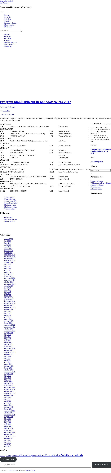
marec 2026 (8, 249)
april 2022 (7, 341)
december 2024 (9, 278)
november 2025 (9, 257)
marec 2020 (8, 382)
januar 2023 (8, 323)
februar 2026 (8, 251)
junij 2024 (7, 290)
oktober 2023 (8, 305)
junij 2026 (7, 243)
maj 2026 (7, 245)
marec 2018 (8, 426)
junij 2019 (7, 399)
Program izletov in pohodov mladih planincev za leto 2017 (101, 151)
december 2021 (9, 348)
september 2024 (9, 284)
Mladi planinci (9, 25)
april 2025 (7, 270)
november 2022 (9, 327)
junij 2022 (7, 337)
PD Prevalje (4, 3)
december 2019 (9, 387)
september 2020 (9, 372)
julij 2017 (7, 440)
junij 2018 (7, 421)
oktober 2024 (8, 282)
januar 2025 (8, 276)
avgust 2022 (8, 333)
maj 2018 (7, 423)
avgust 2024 (8, 286)
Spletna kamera (9, 221)
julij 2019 (7, 397)
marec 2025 (8, 272)
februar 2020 (8, 383)
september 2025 (9, 260)
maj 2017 (7, 444)
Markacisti (7, 27)
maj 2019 (7, 401)
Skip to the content (6, 1)
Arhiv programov (96, 189)
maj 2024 (7, 292)
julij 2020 (7, 376)
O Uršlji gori (8, 217)
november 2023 (9, 303)
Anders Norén (30, 470)
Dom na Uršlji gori (10, 219)
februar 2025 (8, 274)
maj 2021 (7, 360)
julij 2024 (7, 288)
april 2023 (7, 317)
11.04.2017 (6, 111)
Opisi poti (34, 455)
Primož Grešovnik (8, 107)
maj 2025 (7, 268)
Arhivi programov (8, 114)
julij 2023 (7, 311)
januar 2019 (8, 409)
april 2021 (7, 362)
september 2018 (9, 415)
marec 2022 (8, 342)
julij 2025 (7, 264)
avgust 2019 (8, 395)
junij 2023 (7, 313)
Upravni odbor (9, 197)
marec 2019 (8, 405)
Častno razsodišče (10, 201)
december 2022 (9, 325)
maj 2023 (7, 315)
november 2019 (9, 389)
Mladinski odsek (10, 205)
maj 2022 (7, 339)
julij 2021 (7, 356)
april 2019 (7, 403)
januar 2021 (8, 368)
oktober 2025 (8, 258)
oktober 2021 (8, 350)
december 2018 (9, 411)
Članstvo (7, 21)
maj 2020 (7, 380)
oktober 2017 (8, 434)
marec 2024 (8, 296)
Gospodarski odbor (10, 203)
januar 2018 (8, 430)
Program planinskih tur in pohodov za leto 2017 (35, 102)
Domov (7, 15)
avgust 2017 (8, 438)
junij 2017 (7, 442)
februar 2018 (8, 428)
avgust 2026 (8, 239)
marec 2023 (8, 319)
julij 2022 (7, 335)
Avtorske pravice (8, 459)
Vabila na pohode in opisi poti (101, 183)
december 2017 (9, 432)
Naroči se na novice (101, 465)
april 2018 (7, 424)
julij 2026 (7, 241)
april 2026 (7, 247)
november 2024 (9, 280)
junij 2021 (7, 358)
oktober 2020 (8, 370)
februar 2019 (8, 407)
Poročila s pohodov (97, 185)
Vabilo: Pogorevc (97, 162)
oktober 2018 (8, 413)
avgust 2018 (8, 417)
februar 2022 (8, 344)
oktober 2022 (8, 329)
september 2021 (9, 352)
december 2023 (9, 301)
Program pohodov (10, 23)
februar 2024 (8, 298)
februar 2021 (8, 366)
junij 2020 (7, 378)
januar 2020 (8, 385)
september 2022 (9, 331)
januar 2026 (8, 253)
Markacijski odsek (10, 207)
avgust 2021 (8, 354)
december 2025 (9, 255)
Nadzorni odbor (9, 199)
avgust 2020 (8, 374)
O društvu (7, 19)
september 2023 (9, 307)
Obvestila (7, 17)
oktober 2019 (8, 391)
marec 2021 (8, 364)
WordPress (12, 470)
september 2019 (9, 393)
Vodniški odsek (9, 209)
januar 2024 (8, 300)
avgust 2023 (8, 309)
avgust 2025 (8, 262)
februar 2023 (8, 321)
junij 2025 (7, 266)
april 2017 (7, 446)
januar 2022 (8, 346)
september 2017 (9, 436)
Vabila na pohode (72, 455)
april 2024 (7, 294)
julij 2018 (7, 419)
